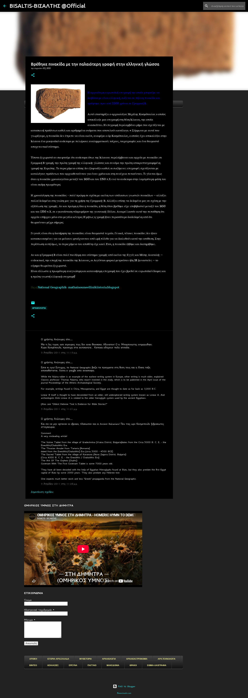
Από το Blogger (126, 686)
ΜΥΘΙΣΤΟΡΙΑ (85, 659)
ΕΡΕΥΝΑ (73, 665)
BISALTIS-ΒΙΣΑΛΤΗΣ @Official (47, 6)
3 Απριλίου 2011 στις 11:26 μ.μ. (59, 483)
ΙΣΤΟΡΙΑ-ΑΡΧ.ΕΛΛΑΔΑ (58, 659)
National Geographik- (52, 287)
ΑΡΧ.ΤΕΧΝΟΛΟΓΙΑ (166, 659)
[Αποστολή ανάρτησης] (33, 304)
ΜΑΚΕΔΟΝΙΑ (113, 665)
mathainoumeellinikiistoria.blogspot (93, 287)
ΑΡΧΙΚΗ (33, 659)
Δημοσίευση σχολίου (42, 491)
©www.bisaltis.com (124, 693)
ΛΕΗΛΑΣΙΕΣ (53, 665)
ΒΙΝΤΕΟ (33, 665)
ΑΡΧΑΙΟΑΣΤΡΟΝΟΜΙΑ (136, 659)
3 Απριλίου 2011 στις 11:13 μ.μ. (59, 352)
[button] (33, 75)
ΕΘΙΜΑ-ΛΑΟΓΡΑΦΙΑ (156, 665)
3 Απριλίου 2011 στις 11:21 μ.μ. (59, 409)
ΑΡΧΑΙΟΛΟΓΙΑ (39, 308)
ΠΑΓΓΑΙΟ (92, 665)
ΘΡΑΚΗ (133, 665)
